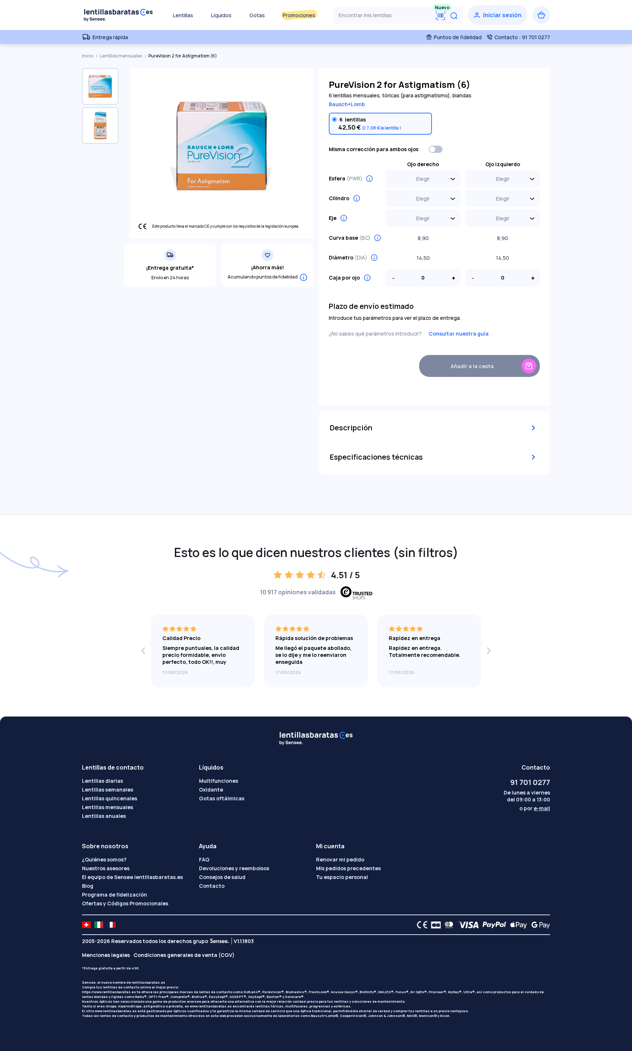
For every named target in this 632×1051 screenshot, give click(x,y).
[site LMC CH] (86, 924)
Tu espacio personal (342, 877)
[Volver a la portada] (118, 15)
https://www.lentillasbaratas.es (109, 992)
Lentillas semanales (107, 789)
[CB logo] (434, 924)
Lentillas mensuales (121, 56)
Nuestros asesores (105, 868)
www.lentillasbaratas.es (211, 1006)
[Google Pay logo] (538, 924)
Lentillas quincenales (109, 798)
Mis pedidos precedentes (348, 868)
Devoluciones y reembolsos (234, 868)
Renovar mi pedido (340, 859)
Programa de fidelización (114, 894)
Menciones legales (106, 954)
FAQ (204, 859)
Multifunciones (218, 780)
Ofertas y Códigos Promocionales (125, 903)
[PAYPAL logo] (493, 924)
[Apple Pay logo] (516, 924)
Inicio (88, 56)
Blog (87, 885)
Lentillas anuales (104, 815)
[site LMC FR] (111, 925)
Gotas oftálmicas (221, 798)
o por (534, 808)
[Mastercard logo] (447, 924)
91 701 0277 (530, 782)
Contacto (212, 885)
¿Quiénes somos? (104, 859)
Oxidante (211, 789)
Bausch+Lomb (347, 104)
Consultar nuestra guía (459, 333)
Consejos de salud (222, 877)
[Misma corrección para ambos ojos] (436, 149)
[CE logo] (420, 924)
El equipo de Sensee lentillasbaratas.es (132, 877)
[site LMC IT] (98, 924)
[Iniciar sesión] (497, 15)
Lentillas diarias (102, 780)
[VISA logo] (466, 924)
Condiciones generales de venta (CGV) (183, 954)
